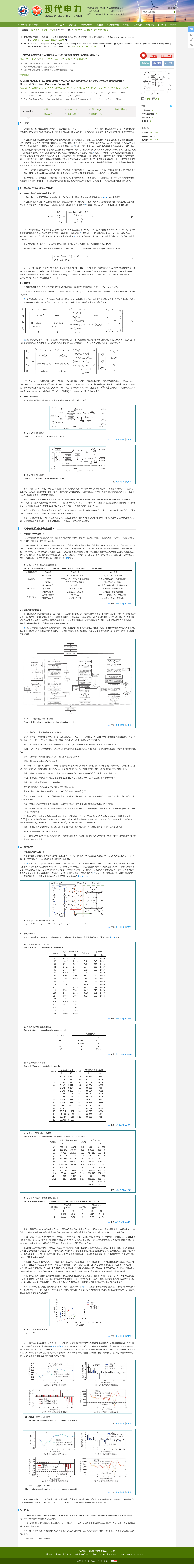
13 (73, 162)
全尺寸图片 (120, 439)
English (173, 24)
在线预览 (153, 56)
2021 (44, 30)
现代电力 (35, 30)
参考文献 (121, 109)
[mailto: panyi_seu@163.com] (29, 87)
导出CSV (119, 603)
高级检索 (172, 8)
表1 (67, 558)
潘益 (22, 59)
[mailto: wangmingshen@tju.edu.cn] (52, 87)
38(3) (52, 30)
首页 (48, 24)
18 (68, 274)
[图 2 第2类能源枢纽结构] (77, 460)
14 (103, 197)
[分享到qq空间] (191, 34)
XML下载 (169, 63)
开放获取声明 (113, 24)
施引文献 (73, 114)
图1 (25, 299)
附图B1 (54, 1346)
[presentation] (71, 217)
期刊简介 (58, 24)
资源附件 (96, 114)
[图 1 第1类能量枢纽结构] (77, 419)
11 (94, 153)
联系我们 (162, 24)
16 (106, 197)
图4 (26, 863)
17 (85, 204)
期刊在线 (72, 24)
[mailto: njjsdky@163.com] (89, 87)
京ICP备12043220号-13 (105, 1551)
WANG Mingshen (40, 88)
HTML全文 (72, 109)
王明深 (32, 59)
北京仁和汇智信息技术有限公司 (94, 1561)
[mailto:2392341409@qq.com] (74, 58)
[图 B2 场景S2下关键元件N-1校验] (77, 1457)
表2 (111, 937)
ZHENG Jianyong (116, 88)
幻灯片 (129, 439)
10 (21, 153)
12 (44, 159)
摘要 (46, 109)
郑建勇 (80, 59)
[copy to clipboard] (105, 46)
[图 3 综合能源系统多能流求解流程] (77, 678)
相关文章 (48, 114)
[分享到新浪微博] (191, 39)
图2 (25, 340)
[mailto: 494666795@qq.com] (68, 87)
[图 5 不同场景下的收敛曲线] (77, 1313)
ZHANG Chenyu (78, 88)
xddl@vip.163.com (139, 1554)
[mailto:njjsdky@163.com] (63, 58)
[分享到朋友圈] (191, 44)
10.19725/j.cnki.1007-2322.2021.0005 (90, 30)
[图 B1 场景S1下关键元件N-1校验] (77, 1388)
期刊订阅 (138, 24)
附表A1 (81, 876)
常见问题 (150, 24)
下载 (166, 56)
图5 (30, 1287)
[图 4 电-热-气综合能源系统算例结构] (77, 900)
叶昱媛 (45, 59)
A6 (87, 876)
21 (78, 835)
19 (98, 286)
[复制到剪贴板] (66, 40)
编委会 (100, 24)
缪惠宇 (68, 59)
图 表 (96, 109)
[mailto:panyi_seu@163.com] (27, 58)
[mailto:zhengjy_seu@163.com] (86, 58)
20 (100, 286)
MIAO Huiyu (97, 88)
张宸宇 (57, 59)
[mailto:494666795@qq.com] (51, 58)
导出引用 (157, 63)
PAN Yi (23, 88)
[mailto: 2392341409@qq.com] (105, 87)
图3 (25, 628)
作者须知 (127, 24)
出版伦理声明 (87, 24)
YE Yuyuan (60, 88)
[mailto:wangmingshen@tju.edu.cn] (40, 58)
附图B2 (61, 1346)
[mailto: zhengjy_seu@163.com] (127, 87)
